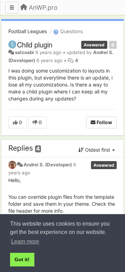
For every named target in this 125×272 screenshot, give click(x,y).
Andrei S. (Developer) (48, 164)
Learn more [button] (25, 241)
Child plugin (34, 44)
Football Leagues (27, 31)
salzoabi (24, 52)
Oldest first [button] (97, 150)
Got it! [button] (22, 259)
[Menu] (11, 8)
